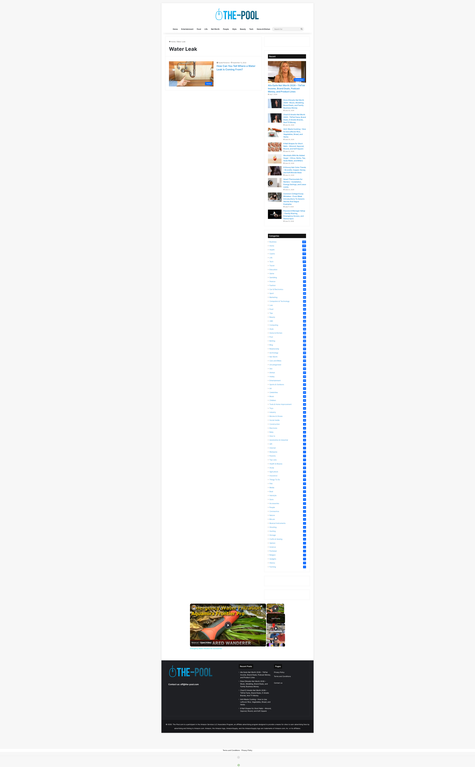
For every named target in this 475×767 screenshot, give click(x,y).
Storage (272, 535)
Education (273, 270)
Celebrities (273, 392)
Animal (272, 373)
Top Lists (273, 460)
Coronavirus (274, 511)
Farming (272, 567)
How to (272, 436)
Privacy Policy (279, 672)
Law (271, 305)
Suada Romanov (224, 63)
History (272, 563)
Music (271, 396)
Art (270, 388)
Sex (270, 369)
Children (272, 400)
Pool (271, 337)
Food (199, 29)
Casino (272, 254)
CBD (271, 321)
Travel (271, 266)
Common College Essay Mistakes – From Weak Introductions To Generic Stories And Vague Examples (294, 199)
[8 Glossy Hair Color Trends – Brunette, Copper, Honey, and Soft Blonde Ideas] (275, 170)
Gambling (273, 277)
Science (272, 547)
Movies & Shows (276, 416)
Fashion (272, 285)
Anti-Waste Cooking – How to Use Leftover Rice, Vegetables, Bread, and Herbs (255, 702)
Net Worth (215, 29)
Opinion (272, 543)
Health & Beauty (275, 464)
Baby (271, 432)
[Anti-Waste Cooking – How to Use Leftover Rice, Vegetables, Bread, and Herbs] (275, 132)
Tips (271, 313)
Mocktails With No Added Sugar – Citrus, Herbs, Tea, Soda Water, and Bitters (294, 158)
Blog (271, 345)
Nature (272, 515)
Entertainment (187, 29)
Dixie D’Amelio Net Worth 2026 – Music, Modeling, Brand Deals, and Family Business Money (254, 683)
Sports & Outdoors (276, 384)
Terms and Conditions (282, 676)
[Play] (275, 628)
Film (271, 484)
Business (272, 242)
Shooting (272, 527)
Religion (272, 555)
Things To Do (274, 480)
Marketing (273, 297)
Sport (271, 293)
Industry (272, 412)
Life (206, 29)
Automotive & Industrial (278, 440)
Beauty (243, 29)
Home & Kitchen (263, 29)
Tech (251, 29)
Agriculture (273, 472)
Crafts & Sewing (275, 539)
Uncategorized (275, 365)
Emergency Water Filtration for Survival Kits (220, 607)
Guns (271, 499)
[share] (261, 606)
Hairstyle (272, 495)
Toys (271, 408)
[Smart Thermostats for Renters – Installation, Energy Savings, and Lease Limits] (275, 182)
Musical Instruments (277, 523)
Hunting (272, 531)
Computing (273, 325)
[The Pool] (237, 14)
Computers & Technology (279, 301)
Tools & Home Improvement (280, 404)
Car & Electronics (276, 289)
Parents (272, 456)
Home (175, 29)
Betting (272, 341)
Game (271, 273)
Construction (274, 424)
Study (271, 468)
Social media (274, 420)
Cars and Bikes (275, 361)
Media (271, 488)
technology (273, 353)
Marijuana (273, 452)
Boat (271, 492)
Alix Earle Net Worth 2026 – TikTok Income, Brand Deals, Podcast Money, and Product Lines (286, 88)
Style (234, 29)
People (226, 29)
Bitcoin (272, 519)
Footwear (273, 551)
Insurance (273, 476)
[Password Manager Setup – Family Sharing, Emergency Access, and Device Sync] (275, 214)
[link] (193, 607)
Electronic (273, 428)
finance (272, 281)
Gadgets (272, 559)
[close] (238, 757)
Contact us (278, 683)
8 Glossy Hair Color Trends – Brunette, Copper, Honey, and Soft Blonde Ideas (294, 170)
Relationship (274, 349)
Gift (270, 444)
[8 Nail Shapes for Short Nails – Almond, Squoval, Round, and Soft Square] (275, 147)
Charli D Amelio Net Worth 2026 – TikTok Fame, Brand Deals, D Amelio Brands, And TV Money (254, 693)
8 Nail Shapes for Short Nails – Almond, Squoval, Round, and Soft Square (293, 146)
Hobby (272, 377)
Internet (272, 448)
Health (272, 250)
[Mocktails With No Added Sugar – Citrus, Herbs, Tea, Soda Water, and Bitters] (275, 159)
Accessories (274, 503)
